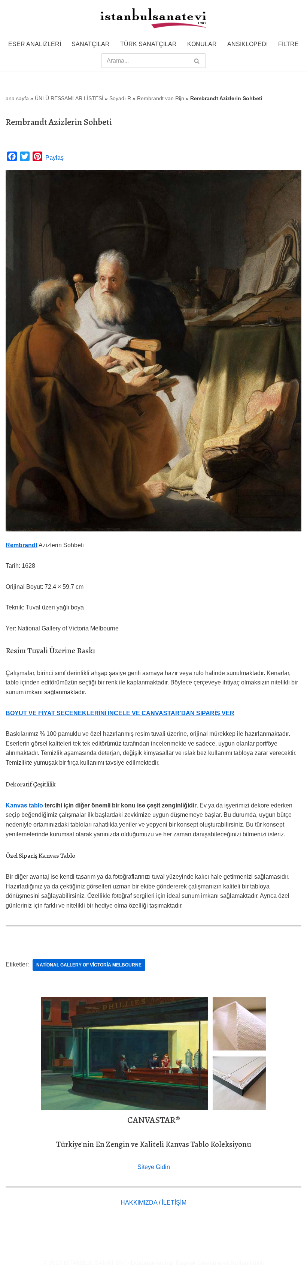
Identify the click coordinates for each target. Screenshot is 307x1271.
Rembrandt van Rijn (160, 98)
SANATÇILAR (91, 44)
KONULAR (202, 44)
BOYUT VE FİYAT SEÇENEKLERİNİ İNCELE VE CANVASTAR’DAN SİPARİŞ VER (120, 713)
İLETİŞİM (174, 1202)
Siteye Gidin (153, 1167)
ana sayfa (17, 98)
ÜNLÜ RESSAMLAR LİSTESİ (69, 98)
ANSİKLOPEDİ (247, 44)
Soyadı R (120, 98)
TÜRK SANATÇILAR (148, 44)
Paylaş (54, 158)
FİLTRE (288, 44)
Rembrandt (21, 545)
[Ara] (197, 60)
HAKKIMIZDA (139, 1202)
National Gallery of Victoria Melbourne (89, 965)
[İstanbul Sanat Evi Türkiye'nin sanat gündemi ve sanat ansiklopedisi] (153, 19)
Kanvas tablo (24, 805)
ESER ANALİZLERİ (34, 44)
